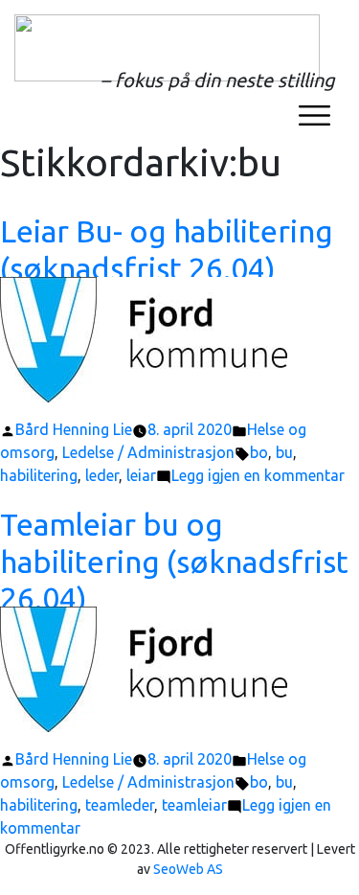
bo (259, 452)
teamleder (119, 805)
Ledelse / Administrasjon (148, 452)
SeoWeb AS (188, 869)
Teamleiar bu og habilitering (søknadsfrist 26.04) (174, 561)
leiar (141, 475)
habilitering (39, 475)
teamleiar (194, 805)
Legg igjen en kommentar (258, 475)
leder (102, 475)
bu (284, 452)
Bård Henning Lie (73, 429)
